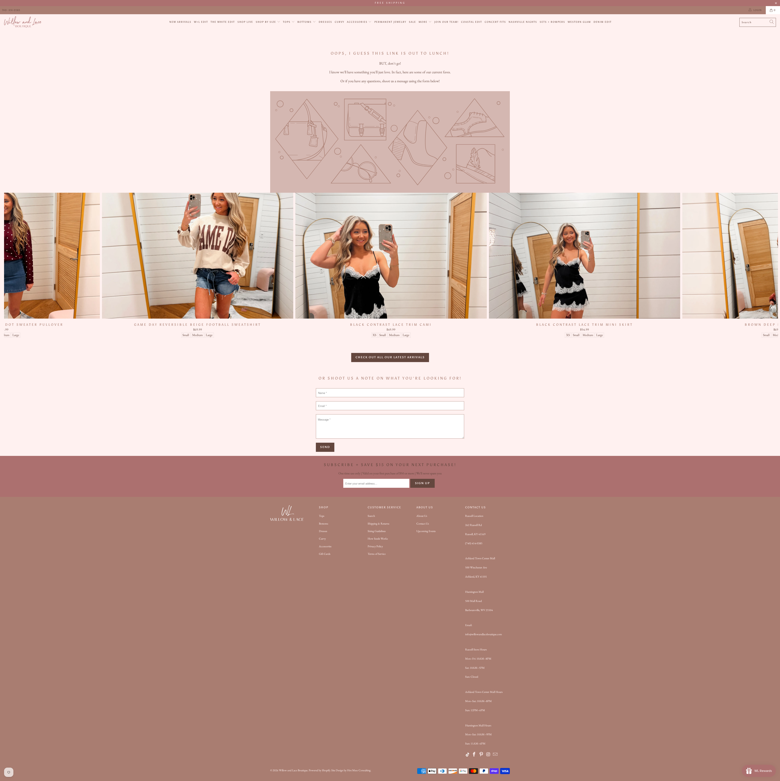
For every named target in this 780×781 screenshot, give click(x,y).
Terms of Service (377, 554)
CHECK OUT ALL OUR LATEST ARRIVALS (390, 357)
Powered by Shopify (319, 770)
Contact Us (422, 523)
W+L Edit (201, 22)
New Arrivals (180, 22)
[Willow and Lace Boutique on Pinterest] (481, 754)
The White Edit (223, 22)
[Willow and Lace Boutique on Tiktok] (467, 754)
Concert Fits (495, 22)
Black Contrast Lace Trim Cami (391, 256)
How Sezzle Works (378, 538)
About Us (421, 516)
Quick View (391, 264)
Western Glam (579, 22)
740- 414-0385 (11, 10)
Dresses (325, 22)
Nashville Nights (523, 22)
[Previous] (23, 265)
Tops (287, 22)
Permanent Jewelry (390, 22)
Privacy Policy (375, 546)
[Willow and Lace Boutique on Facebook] (474, 754)
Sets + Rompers (552, 22)
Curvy (339, 22)
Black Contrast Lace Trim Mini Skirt (584, 256)
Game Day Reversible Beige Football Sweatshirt (197, 256)
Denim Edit (603, 22)
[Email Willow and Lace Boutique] (495, 754)
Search (371, 516)
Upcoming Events (426, 531)
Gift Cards (324, 554)
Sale (412, 22)
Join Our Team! (446, 22)
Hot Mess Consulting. (359, 770)
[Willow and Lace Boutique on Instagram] (488, 754)
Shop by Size (266, 22)
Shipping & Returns (378, 523)
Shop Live (245, 22)
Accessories (357, 22)
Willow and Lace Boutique (293, 770)
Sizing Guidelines (377, 531)
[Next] (759, 265)
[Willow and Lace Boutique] (23, 22)
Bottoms (305, 22)
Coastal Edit (471, 22)
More (423, 22)
